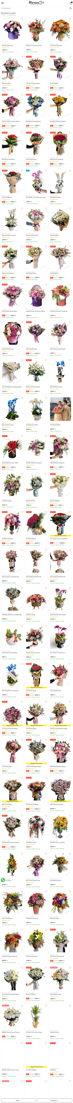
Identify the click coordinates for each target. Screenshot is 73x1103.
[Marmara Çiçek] (36, 3)
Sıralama (54, 1100)
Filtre (18, 1100)
